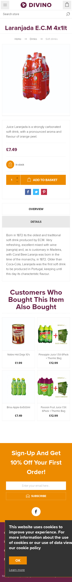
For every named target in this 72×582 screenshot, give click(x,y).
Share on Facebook (28, 192)
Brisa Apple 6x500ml (18, 407)
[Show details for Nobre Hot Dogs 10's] (18, 334)
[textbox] (32, 14)
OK (17, 560)
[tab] (36, 209)
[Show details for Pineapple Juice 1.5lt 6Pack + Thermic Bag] (53, 334)
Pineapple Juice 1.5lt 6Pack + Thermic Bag (54, 356)
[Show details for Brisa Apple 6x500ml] (18, 386)
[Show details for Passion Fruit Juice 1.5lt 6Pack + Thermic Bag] (53, 386)
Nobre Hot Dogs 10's (18, 354)
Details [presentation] (36, 222)
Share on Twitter (36, 192)
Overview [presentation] (36, 209)
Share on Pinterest (44, 192)
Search (68, 14)
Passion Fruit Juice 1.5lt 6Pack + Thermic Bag (53, 409)
